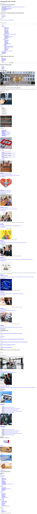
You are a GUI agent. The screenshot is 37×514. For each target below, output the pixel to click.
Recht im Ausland (2, 292)
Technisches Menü (2, 14)
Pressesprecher (3, 494)
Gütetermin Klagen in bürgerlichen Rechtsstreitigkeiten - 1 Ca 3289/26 (8, 158)
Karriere (1, 370)
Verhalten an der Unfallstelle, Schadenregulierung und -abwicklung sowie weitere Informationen (11, 327)
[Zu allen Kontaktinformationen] (6, 104)
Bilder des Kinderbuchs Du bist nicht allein (5, 190)
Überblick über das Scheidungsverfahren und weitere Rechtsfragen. (8, 310)
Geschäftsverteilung (7, 35)
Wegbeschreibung (7, 40)
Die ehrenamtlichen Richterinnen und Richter (6, 173)
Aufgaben (4, 34)
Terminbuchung (3, 53)
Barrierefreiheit (3, 16)
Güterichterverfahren (7, 37)
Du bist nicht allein (2, 240)
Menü (2, 26)
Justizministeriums (3, 426)
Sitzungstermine (6, 28)
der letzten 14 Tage (4, 130)
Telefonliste (6, 41)
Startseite (3, 25)
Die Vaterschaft (2, 224)
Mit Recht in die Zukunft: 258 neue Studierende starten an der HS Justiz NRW (11, 408)
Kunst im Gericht (2, 336)
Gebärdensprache (4, 15)
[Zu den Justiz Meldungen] (6, 402)
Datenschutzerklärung (4, 511)
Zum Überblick (3, 11)
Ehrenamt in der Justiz (3, 257)
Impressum (6, 44)
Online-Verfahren (7, 48)
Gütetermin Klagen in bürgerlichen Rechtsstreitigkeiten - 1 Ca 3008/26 (8, 156)
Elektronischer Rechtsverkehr (5, 497)
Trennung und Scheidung (3, 308)
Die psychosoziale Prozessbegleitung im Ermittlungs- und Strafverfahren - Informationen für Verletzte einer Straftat (13, 242)
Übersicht (3, 508)
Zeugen (5, 47)
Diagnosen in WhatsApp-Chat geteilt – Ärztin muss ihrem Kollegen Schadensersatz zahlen (11, 333)
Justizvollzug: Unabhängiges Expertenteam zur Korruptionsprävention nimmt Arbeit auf (12, 433)
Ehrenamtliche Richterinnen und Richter (9, 36)
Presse (5, 29)
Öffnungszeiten (6, 42)
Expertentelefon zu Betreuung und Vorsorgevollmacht (8, 412)
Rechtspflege (6, 38)
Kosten (5, 50)
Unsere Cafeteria (6, 33)
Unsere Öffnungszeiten (4, 135)
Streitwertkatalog (6, 49)
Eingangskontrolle (4, 482)
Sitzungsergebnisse (4, 52)
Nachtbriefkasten (4, 496)
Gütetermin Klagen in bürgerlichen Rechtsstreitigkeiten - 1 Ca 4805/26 (8, 154)
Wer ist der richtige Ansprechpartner (6, 134)
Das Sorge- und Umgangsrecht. (4, 207)
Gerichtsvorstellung (7, 27)
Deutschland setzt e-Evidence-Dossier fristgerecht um (8, 407)
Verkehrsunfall (2, 325)
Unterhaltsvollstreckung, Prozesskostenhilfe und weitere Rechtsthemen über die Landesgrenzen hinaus (12, 293)
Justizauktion (2, 445)
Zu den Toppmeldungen (4, 9)
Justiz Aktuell (2, 404)
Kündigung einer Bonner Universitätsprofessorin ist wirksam (7, 344)
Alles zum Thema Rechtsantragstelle (6, 131)
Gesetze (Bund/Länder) (4, 501)
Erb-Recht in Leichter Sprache (4, 275)
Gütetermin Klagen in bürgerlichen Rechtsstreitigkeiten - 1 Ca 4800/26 (8, 152)
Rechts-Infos (2, 499)
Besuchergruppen (4, 483)
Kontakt (3, 17)
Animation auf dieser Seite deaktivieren (6, 6)
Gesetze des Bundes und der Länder (9, 46)
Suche (2, 509)
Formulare (6, 45)
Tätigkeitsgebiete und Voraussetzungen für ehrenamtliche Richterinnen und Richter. (9, 175)
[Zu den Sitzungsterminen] (6, 148)
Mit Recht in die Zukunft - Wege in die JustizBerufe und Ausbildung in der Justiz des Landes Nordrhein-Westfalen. (8, 372)
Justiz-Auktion (6, 30)
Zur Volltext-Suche (4, 7)
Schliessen (1, 18)
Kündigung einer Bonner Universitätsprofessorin (6, 347)
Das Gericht (2, 476)
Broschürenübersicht (2, 159)
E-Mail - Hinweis (4, 493)
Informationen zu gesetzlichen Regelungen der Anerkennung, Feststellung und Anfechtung (10, 225)
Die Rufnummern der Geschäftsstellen (6, 133)
